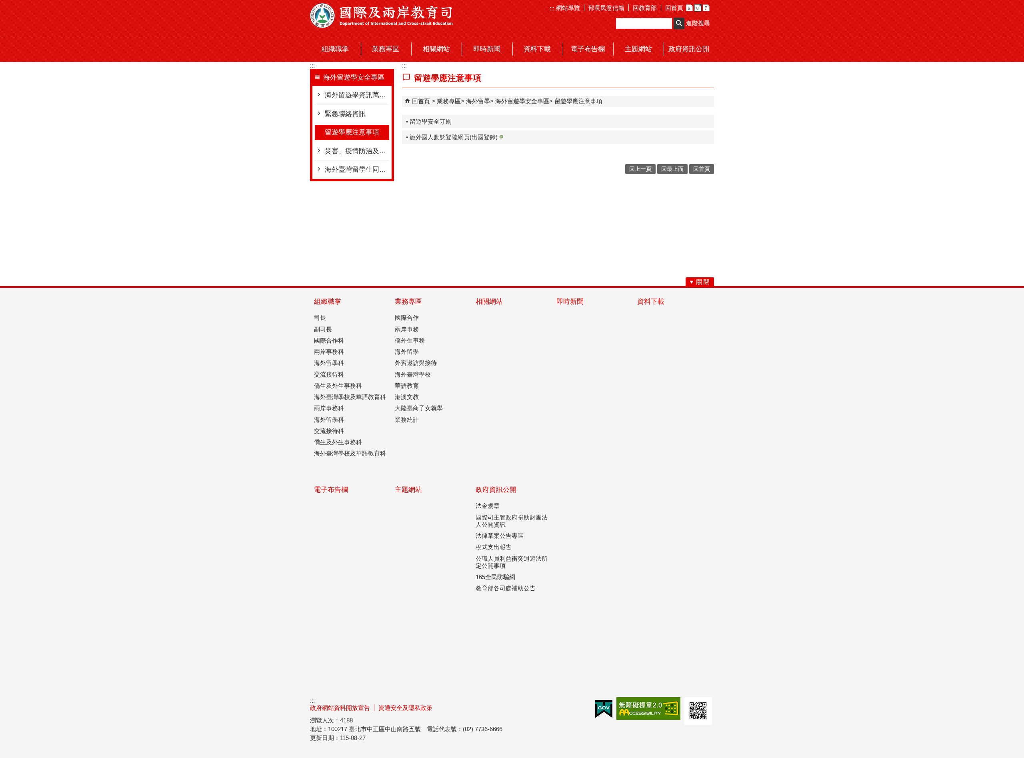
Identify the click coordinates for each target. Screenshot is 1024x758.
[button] (679, 23)
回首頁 (674, 7)
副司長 (323, 329)
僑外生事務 (410, 340)
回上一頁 (640, 169)
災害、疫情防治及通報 (357, 151)
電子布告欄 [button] (588, 49)
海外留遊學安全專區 (522, 101)
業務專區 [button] (385, 49)
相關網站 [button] (436, 49)
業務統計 (407, 419)
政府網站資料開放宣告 (340, 707)
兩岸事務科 (329, 351)
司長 (320, 317)
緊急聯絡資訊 (345, 114)
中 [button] (698, 8)
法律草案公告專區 (500, 535)
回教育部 (645, 7)
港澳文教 (407, 396)
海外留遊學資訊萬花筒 (357, 95)
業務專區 (449, 101)
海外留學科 (329, 362)
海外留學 (478, 101)
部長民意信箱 (606, 7)
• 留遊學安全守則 (429, 121)
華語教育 (407, 385)
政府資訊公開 (496, 489)
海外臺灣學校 (413, 374)
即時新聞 (570, 301)
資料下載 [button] (537, 49)
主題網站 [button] (638, 49)
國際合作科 (329, 340)
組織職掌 (327, 301)
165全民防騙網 (495, 577)
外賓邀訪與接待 (416, 362)
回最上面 (672, 169)
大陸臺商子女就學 (419, 408)
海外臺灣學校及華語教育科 (350, 396)
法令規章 (488, 505)
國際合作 (407, 317)
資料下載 (650, 301)
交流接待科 (329, 374)
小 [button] (689, 7)
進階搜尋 (698, 23)
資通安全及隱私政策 (405, 707)
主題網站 (408, 489)
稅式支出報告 (494, 546)
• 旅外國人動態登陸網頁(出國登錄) (452, 137)
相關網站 (489, 301)
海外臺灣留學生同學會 (357, 169)
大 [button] (706, 7)
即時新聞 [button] (486, 49)
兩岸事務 (407, 329)
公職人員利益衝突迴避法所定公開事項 (512, 562)
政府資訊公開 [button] (688, 49)
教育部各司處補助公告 (506, 588)
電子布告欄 (331, 489)
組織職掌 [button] (335, 49)
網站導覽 (567, 7)
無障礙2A (648, 708)
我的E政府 (603, 709)
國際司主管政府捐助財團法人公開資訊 (512, 521)
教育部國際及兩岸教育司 (382, 15)
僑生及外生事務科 (338, 385)
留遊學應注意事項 (352, 132)
